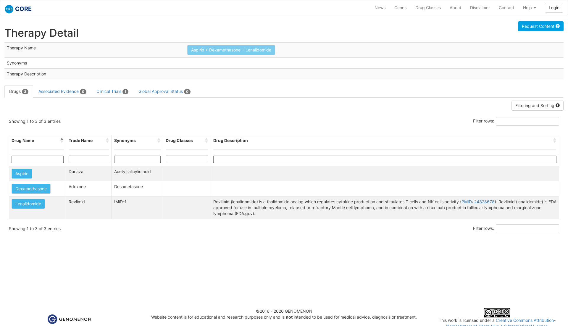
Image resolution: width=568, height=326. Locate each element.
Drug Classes (428, 7)
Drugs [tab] (17, 91)
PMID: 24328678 (478, 201)
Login (554, 7)
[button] (62, 140)
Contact (506, 7)
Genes (400, 7)
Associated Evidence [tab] (61, 91)
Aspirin (21, 173)
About (455, 7)
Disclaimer (480, 7)
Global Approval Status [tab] (163, 91)
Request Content (539, 26)
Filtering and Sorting (535, 105)
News (380, 7)
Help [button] (528, 7)
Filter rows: (483, 120)
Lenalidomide (28, 203)
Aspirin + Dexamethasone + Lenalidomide (231, 49)
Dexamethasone (31, 188)
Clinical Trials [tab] (111, 91)
